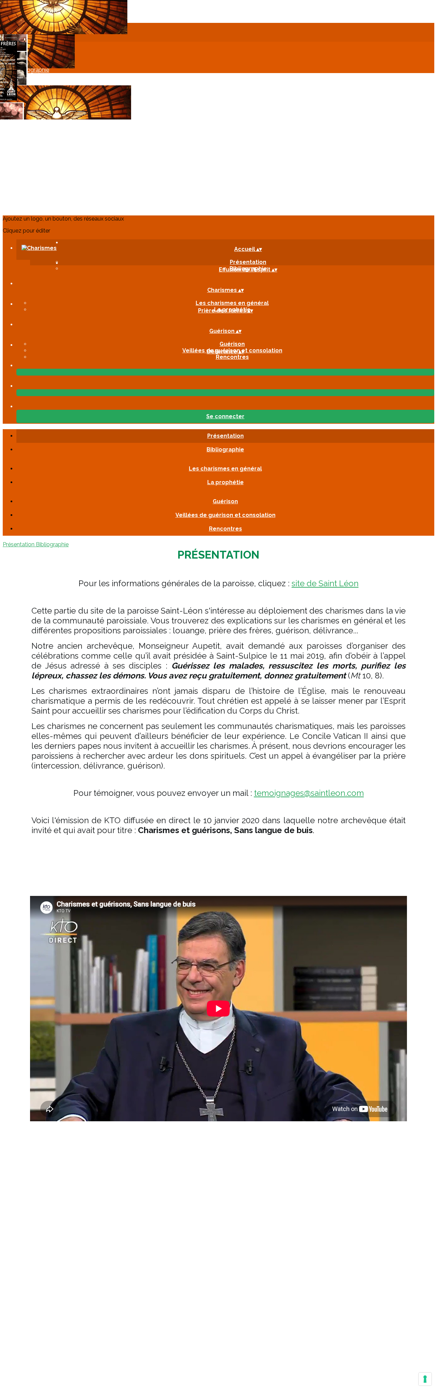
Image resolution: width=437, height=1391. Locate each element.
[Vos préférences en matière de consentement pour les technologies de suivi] (425, 1379)
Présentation (225, 436)
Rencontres (232, 357)
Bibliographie (225, 449)
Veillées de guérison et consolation (225, 515)
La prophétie (225, 482)
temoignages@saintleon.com (309, 793)
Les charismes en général (232, 303)
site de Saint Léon (325, 583)
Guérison (232, 344)
